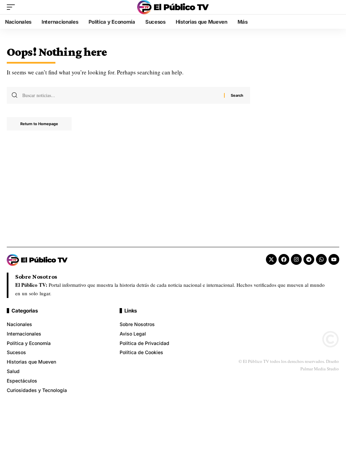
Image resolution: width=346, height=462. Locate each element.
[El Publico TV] (172, 7)
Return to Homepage (39, 123)
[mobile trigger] (12, 7)
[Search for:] (120, 95)
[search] (334, 7)
